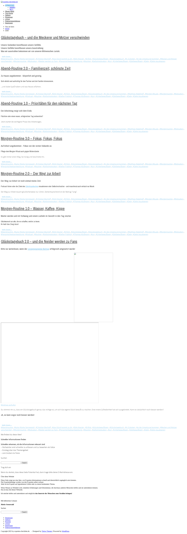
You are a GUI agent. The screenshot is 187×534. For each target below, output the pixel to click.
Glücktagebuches (32, 186)
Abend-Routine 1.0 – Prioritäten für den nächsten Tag (39, 103)
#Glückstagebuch (117, 59)
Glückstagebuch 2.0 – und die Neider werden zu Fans (39, 241)
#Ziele (146, 61)
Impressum (9, 23)
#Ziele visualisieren (157, 61)
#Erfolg (88, 59)
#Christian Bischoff (43, 59)
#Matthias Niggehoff (136, 94)
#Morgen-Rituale (151, 94)
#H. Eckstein (130, 59)
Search (24, 463)
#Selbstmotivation (99, 61)
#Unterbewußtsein (120, 61)
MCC (11, 9)
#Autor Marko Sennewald (24, 59)
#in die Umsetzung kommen (147, 59)
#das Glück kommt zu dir (62, 59)
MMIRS (12, 7)
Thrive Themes (47, 531)
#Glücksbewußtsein (100, 59)
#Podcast (29, 96)
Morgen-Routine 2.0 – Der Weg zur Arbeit (31, 173)
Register (8, 522)
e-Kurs (7, 19)
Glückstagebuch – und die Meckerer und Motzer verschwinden (45, 37)
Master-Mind (9, 11)
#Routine (87, 61)
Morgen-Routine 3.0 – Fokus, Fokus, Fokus (31, 138)
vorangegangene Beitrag (38, 248)
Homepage (9, 17)
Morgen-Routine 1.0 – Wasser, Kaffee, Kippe (33, 208)
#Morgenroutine (19, 61)
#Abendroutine (7, 59)
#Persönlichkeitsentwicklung (70, 61)
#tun (110, 61)
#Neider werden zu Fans (48, 61)
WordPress (65, 531)
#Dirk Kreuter (78, 59)
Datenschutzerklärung (12, 21)
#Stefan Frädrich (65, 96)
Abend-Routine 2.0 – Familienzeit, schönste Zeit (35, 68)
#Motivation (32, 61)
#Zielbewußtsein (136, 61)
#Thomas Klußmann (81, 96)
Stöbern (7, 15)
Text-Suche (9, 13)
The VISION (9, 5)
